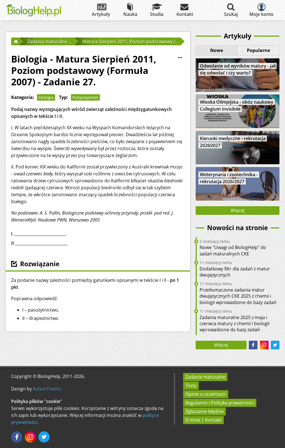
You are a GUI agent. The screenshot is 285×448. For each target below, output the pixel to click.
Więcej (237, 210)
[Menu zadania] (180, 57)
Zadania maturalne (205, 377)
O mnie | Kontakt (203, 420)
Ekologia (46, 97)
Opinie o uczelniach (205, 394)
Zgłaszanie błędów (204, 411)
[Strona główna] (15, 41)
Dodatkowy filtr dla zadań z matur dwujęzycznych (235, 272)
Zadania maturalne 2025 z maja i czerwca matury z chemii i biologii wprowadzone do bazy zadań (234, 323)
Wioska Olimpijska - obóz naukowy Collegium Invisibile (236, 105)
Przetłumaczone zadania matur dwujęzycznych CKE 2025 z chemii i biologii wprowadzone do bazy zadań (238, 296)
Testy (190, 385)
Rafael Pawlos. (48, 389)
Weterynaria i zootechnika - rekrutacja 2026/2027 (229, 178)
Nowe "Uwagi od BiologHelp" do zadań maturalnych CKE (233, 250)
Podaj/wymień (85, 97)
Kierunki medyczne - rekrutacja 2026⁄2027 (233, 141)
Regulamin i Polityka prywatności (219, 403)
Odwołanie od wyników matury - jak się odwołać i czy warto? (238, 69)
